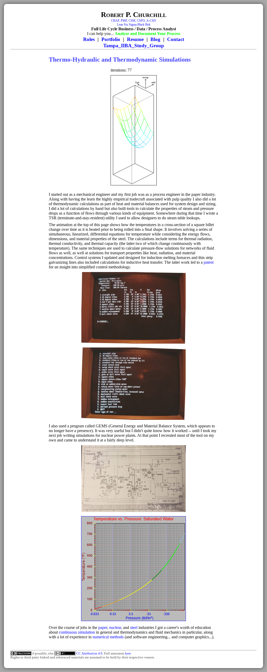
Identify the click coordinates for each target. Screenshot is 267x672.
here (128, 653)
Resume (135, 39)
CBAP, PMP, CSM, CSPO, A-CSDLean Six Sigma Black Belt (133, 22)
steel (133, 627)
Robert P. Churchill (133, 14)
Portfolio (110, 39)
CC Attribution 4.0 (89, 653)
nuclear (115, 627)
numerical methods (108, 637)
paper (102, 627)
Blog (155, 39)
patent (209, 262)
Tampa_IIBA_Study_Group (133, 45)
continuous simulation (77, 632)
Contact (175, 39)
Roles (89, 39)
